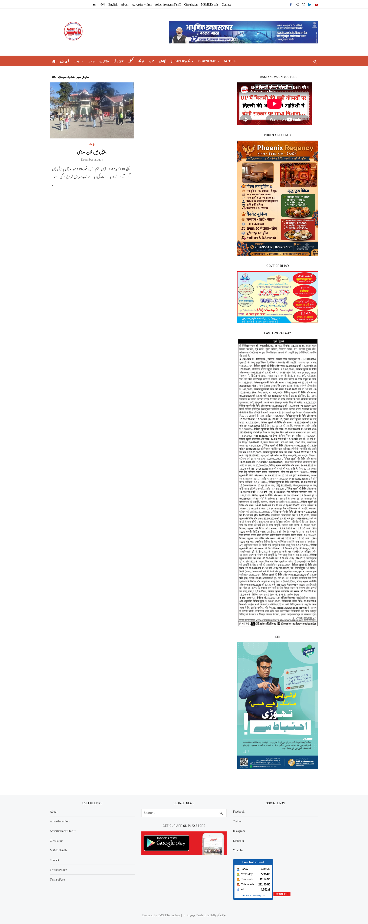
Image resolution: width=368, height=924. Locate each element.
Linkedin (238, 840)
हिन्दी (102, 4)
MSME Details (209, 4)
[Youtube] (316, 4)
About (124, 4)
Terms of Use (57, 879)
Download (207, 61)
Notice (230, 61)
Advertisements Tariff (168, 4)
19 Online (246, 895)
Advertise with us (142, 4)
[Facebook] (291, 4)
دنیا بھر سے (104, 61)
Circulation (191, 4)
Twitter (237, 821)
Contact (226, 4)
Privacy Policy (58, 869)
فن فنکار (141, 61)
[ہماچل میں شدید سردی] (92, 110)
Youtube (238, 850)
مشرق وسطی (119, 61)
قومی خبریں (64, 61)
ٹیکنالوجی (162, 61)
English (113, 4)
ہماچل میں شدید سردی (92, 151)
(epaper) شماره (181, 61)
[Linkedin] (310, 4)
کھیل (130, 61)
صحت (152, 61)
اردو (94, 4)
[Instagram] (303, 4)
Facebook (238, 811)
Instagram (239, 830)
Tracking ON (259, 895)
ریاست (77, 61)
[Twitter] (297, 4)
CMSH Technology (169, 915)
